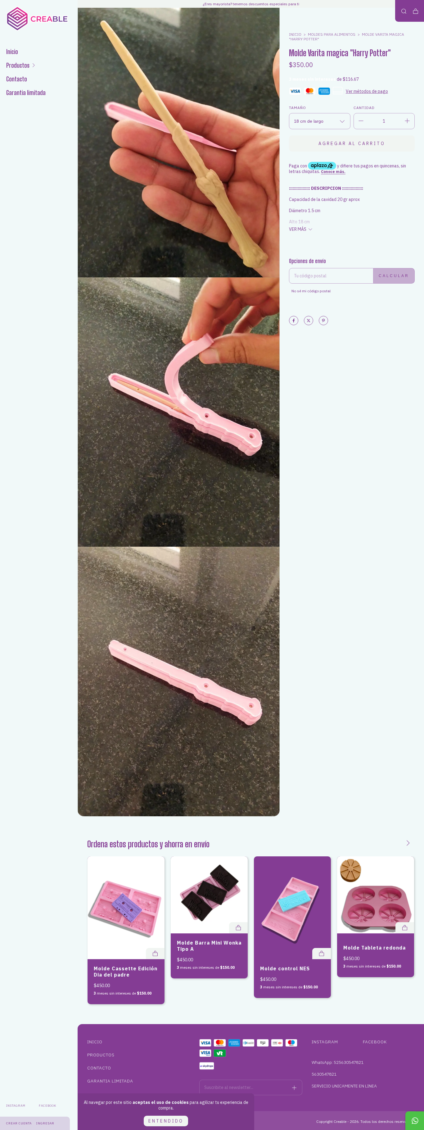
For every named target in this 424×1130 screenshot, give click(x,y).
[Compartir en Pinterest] (323, 321)
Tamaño (297, 107)
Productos (17, 65)
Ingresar (45, 1123)
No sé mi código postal (311, 291)
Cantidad (364, 107)
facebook (47, 1106)
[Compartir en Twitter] (308, 321)
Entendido (165, 1121)
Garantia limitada (26, 92)
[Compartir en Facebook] (293, 321)
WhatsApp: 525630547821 (337, 1062)
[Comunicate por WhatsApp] (414, 1120)
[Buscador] (403, 11)
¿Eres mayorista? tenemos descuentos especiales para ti (251, 4)
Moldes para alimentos (331, 34)
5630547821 (324, 1074)
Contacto (16, 79)
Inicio (12, 51)
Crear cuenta (19, 1123)
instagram (15, 1106)
